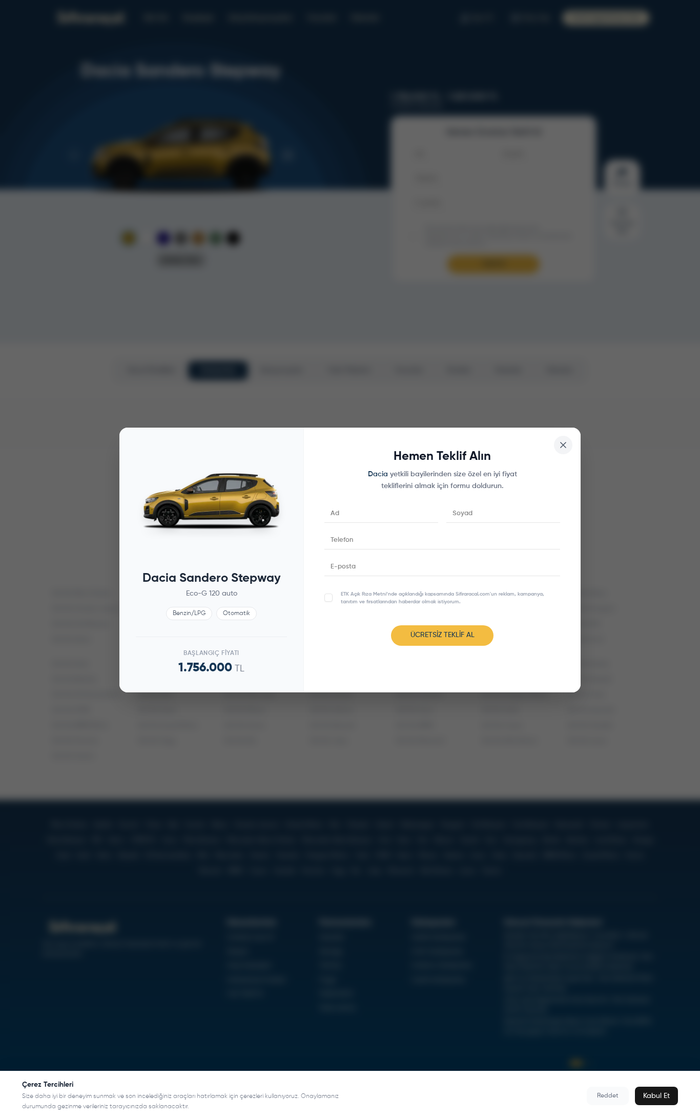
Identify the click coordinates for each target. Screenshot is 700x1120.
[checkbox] (328, 598)
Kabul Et (656, 1096)
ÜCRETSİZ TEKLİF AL (442, 635)
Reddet (608, 1096)
